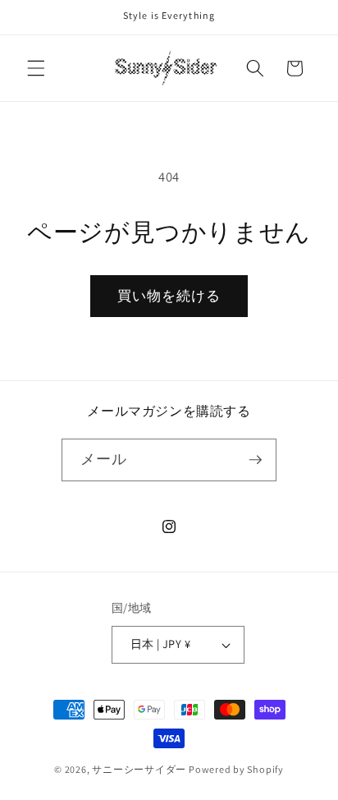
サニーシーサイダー (139, 769)
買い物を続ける (169, 296)
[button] (36, 68)
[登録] (255, 460)
